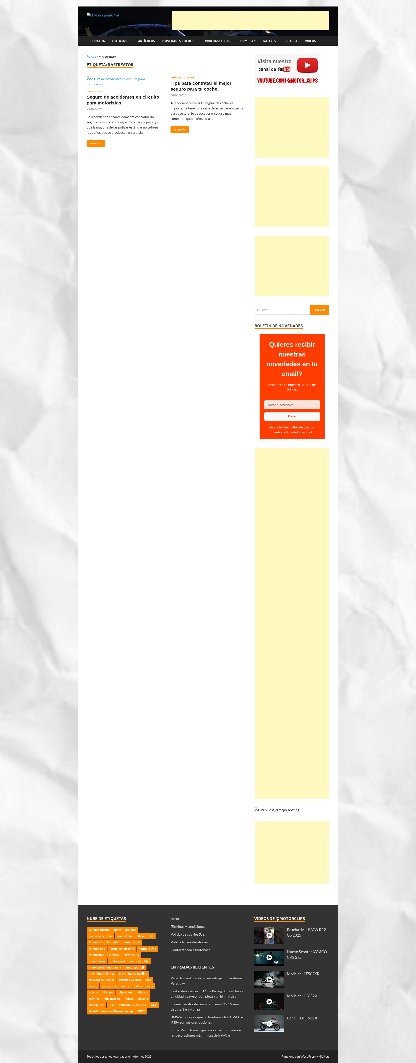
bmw (117, 929)
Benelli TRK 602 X (302, 1018)
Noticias (119, 41)
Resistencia (96, 1005)
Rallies (138, 986)
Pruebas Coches (218, 41)
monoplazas (97, 961)
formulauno (96, 955)
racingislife (109, 986)
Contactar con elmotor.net (190, 950)
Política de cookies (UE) (188, 934)
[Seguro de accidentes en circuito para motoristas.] (124, 81)
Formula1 (113, 942)
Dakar (142, 936)
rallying (94, 998)
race (148, 980)
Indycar (114, 955)
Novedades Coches (177, 41)
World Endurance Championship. (111, 1011)
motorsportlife (138, 961)
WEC (154, 1005)
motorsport (117, 961)
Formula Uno (147, 948)
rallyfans (142, 992)
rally (150, 986)
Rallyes (269, 41)
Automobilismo (99, 929)
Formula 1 (247, 41)
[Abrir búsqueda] (327, 41)
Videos (310, 41)
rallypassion (112, 998)
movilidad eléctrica (101, 973)
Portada (97, 41)
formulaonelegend (122, 948)
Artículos (146, 41)
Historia (290, 41)
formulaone (132, 942)
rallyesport (125, 992)
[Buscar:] (292, 310)
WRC (141, 1011)
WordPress (308, 1056)
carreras (130, 929)
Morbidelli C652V (302, 996)
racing (93, 986)
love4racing (131, 955)
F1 (151, 936)
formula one (97, 948)
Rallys (129, 998)
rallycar (94, 992)
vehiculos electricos (132, 1005)
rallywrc (142, 998)
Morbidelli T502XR (303, 974)
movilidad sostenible (133, 973)
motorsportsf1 (134, 967)
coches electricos (100, 936)
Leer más (94, 142)
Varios (190, 77)
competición (125, 936)
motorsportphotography (105, 967)
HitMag (323, 1056)
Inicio (175, 918)
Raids (125, 986)
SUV (112, 1005)
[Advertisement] (250, 20)
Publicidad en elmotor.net (190, 942)
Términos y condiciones (188, 926)
